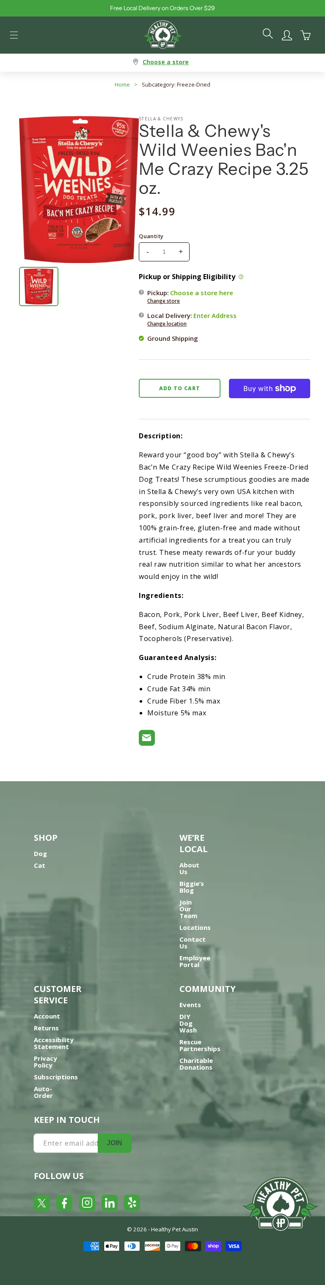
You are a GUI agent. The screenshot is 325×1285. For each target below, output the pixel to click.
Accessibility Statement (54, 1043)
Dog (40, 853)
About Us (189, 868)
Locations (195, 927)
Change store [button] (163, 300)
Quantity (151, 236)
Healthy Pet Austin (174, 1229)
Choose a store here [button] (201, 292)
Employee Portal (194, 961)
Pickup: (190, 296)
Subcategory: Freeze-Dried (176, 84)
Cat (39, 865)
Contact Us (192, 942)
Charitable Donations (196, 1063)
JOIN (114, 1142)
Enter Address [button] (215, 315)
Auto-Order (43, 1092)
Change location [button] (167, 323)
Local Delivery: (192, 319)
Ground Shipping (172, 338)
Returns (46, 1027)
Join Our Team (188, 909)
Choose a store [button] (166, 62)
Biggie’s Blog (191, 887)
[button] (14, 35)
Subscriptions (56, 1076)
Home (122, 84)
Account (47, 1016)
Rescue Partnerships (199, 1045)
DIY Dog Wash (188, 1023)
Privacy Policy (45, 1061)
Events (190, 1004)
